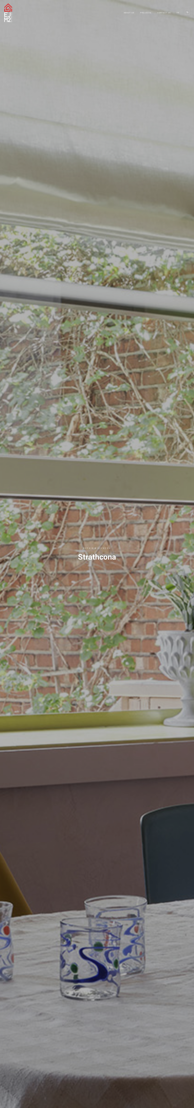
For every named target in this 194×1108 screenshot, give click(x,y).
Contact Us (164, 13)
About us (129, 13)
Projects (145, 13)
